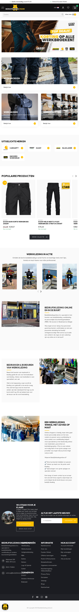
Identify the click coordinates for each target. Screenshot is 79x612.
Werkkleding (25, 546)
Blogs (43, 584)
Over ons (44, 549)
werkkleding (65, 437)
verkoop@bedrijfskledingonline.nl (17, 573)
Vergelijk (63, 556)
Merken (23, 562)
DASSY (23, 575)
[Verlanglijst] (68, 8)
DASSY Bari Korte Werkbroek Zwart (16, 223)
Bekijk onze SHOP (25, 529)
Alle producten (66, 559)
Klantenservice (25, 524)
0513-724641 (10, 567)
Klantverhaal (45, 587)
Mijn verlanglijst (66, 552)
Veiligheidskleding (27, 552)
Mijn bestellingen (66, 549)
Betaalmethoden (46, 562)
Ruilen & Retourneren (48, 559)
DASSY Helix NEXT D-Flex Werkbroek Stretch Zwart (50, 223)
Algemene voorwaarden (49, 565)
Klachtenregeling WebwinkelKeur (46, 570)
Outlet (23, 569)
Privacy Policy (45, 574)
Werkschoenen (26, 549)
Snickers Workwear (27, 579)
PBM (22, 556)
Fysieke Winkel (46, 552)
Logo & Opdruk (26, 565)
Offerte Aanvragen (47, 556)
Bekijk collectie (38, 237)
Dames (23, 559)
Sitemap (43, 581)
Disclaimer (44, 577)
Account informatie (67, 546)
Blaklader (24, 582)
